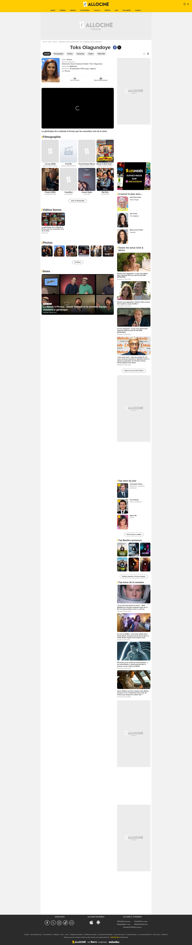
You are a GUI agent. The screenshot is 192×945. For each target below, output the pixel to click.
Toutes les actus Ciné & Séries (133, 370)
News (53, 10)
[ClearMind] (68, 179)
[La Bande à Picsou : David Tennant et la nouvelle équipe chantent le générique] (78, 294)
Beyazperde (121, 924)
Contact (26, 934)
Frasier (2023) (50, 192)
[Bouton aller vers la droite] (148, 53)
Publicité (56, 934)
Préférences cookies (90, 934)
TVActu (97, 10)
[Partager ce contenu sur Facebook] (115, 47)
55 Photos (78, 262)
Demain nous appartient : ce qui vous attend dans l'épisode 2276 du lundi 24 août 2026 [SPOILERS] (132, 275)
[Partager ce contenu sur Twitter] (119, 47)
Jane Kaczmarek (135, 197)
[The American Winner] (86, 151)
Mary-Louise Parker (136, 230)
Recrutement (48, 934)
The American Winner (87, 164)
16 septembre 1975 (77, 68)
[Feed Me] (68, 151)
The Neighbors (134, 216)
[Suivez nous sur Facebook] (47, 922)
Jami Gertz (133, 213)
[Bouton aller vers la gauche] (144, 53)
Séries (73, 10)
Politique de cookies (76, 934)
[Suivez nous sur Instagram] (60, 922)
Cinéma (63, 10)
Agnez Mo (133, 515)
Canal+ (138, 10)
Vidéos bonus (52, 209)
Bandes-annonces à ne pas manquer (133, 576)
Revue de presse (119, 934)
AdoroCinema (139, 924)
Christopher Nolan (136, 484)
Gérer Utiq (156, 934)
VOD (116, 10)
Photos (47, 242)
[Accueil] (96, 4)
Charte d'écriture (132, 934)
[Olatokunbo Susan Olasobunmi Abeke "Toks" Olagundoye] (51, 70)
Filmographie (52, 137)
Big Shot (105, 192)
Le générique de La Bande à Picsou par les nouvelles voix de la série (53, 229)
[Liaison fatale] (86, 179)
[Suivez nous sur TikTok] (66, 922)
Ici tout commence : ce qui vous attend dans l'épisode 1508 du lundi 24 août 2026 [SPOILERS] (132, 330)
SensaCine (138, 921)
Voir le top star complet (134, 534)
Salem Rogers (134, 200)
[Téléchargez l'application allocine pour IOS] (92, 922)
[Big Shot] (105, 179)
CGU (62, 934)
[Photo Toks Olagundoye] (47, 251)
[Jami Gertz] (122, 220)
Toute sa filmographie (77, 201)
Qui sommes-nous (36, 934)
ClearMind (69, 192)
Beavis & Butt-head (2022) (105, 164)
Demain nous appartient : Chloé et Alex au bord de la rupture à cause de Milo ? (133, 303)
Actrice (69, 59)
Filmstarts (120, 921)
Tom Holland (134, 500)
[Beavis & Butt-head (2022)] (105, 151)
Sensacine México (130, 927)
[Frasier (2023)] (50, 179)
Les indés (127, 10)
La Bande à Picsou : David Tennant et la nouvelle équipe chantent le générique (75, 308)
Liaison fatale (87, 192)
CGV (66, 934)
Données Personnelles (105, 934)
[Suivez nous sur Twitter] (53, 922)
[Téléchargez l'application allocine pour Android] (99, 922)
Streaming (84, 10)
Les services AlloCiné (144, 934)
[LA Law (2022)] (50, 151)
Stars (49, 41)
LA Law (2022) (50, 164)
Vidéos (107, 10)
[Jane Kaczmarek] (122, 203)
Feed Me (68, 164)
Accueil (45, 41)
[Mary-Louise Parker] (122, 236)
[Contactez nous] (72, 922)
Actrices (55, 41)
